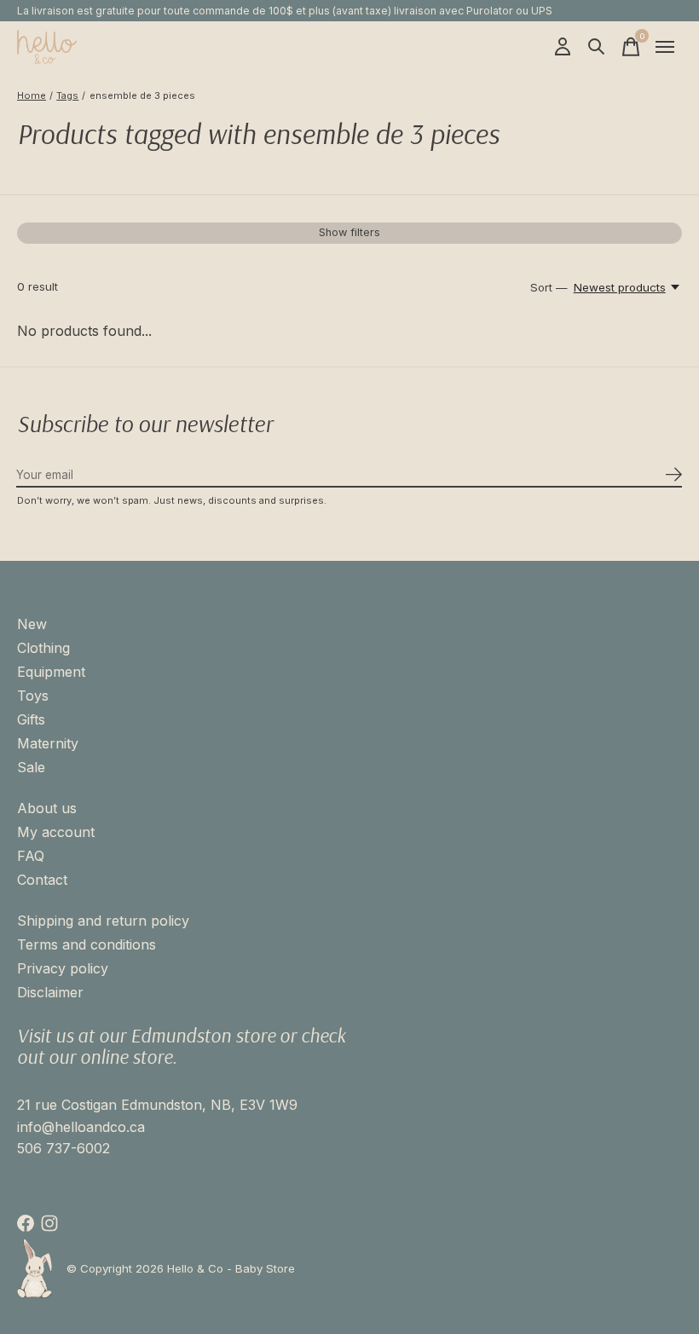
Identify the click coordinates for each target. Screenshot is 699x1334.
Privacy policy (62, 968)
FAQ (30, 855)
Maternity (47, 743)
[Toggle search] (597, 47)
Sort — (549, 287)
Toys (33, 695)
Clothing (43, 647)
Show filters (349, 232)
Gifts (31, 719)
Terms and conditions (86, 944)
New (32, 623)
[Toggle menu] (665, 47)
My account (56, 831)
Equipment (51, 671)
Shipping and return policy (103, 920)
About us (47, 808)
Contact (42, 879)
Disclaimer (50, 992)
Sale (31, 767)
